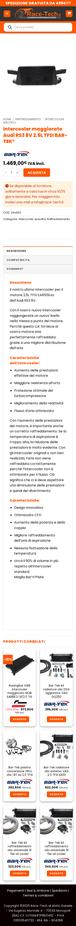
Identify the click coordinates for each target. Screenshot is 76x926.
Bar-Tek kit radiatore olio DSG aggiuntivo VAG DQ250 (56, 691)
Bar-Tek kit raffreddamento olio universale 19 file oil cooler (57, 848)
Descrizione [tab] (16, 251)
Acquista (37, 172)
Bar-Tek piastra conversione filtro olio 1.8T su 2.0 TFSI (20, 771)
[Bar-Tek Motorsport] (16, 154)
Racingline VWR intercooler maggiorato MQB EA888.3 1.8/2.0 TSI (19, 691)
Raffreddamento (28, 119)
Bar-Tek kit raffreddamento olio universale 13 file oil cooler (19, 848)
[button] (7, 13)
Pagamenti (15, 890)
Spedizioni (59, 890)
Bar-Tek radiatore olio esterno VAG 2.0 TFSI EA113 (56, 771)
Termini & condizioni (38, 895)
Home (7, 119)
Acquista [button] (19, 719)
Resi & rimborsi (38, 890)
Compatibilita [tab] (18, 260)
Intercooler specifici (32, 219)
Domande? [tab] (15, 269)
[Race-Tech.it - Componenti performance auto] (38, 13)
